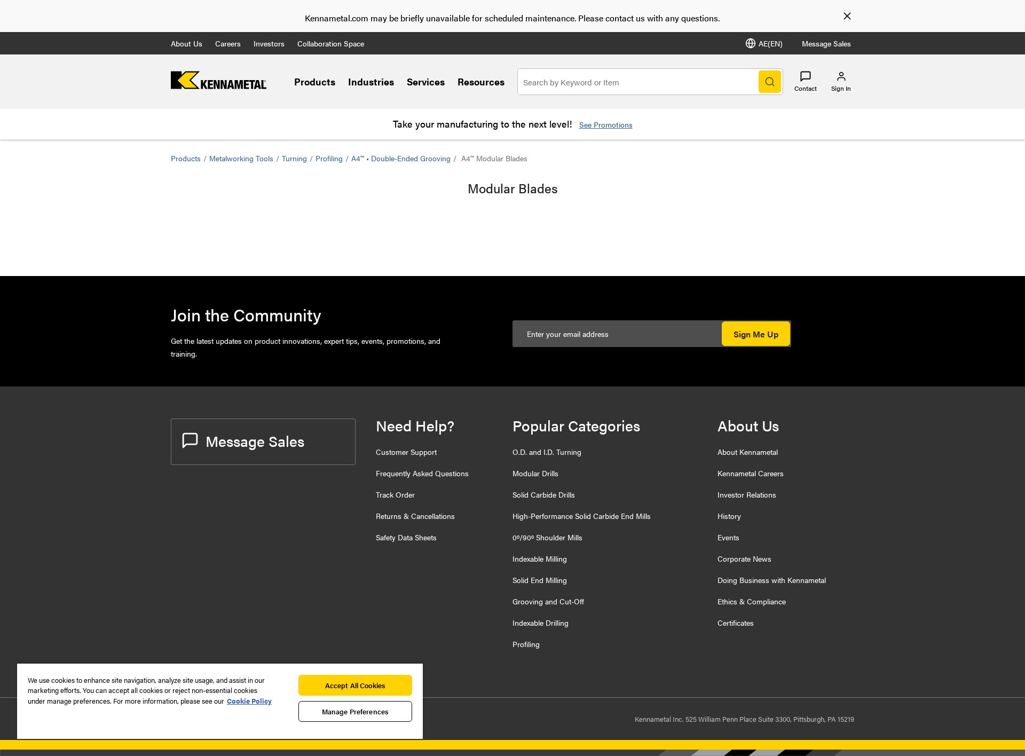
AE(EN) (771, 43)
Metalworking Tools (241, 158)
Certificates (736, 622)
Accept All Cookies (355, 685)
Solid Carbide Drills (543, 494)
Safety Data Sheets (406, 537)
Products (314, 81)
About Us (186, 43)
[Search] (770, 81)
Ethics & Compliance (752, 601)
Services (426, 81)
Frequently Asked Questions (422, 473)
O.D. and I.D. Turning (546, 451)
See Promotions (606, 124)
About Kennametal (748, 451)
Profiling (329, 158)
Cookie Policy (249, 701)
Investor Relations (747, 494)
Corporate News (744, 558)
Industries (371, 81)
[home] (218, 86)
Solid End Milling (539, 579)
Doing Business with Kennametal (772, 579)
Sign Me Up (756, 334)
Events (728, 537)
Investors (269, 43)
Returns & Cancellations (415, 515)
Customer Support (406, 451)
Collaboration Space (330, 43)
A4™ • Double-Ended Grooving (401, 158)
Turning (294, 158)
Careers (228, 43)
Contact (805, 88)
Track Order (395, 494)
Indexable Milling (539, 558)
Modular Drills (535, 473)
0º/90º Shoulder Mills (547, 537)
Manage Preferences (355, 711)
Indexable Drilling (540, 622)
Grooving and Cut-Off (548, 601)
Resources (481, 81)
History (729, 515)
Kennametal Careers (751, 473)
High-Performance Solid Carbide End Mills (581, 515)
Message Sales (826, 43)
